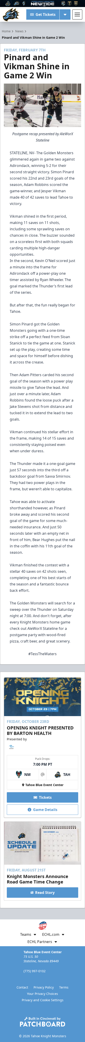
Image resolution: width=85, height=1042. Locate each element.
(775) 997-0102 (35, 971)
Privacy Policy (44, 987)
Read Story (45, 892)
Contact (22, 987)
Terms (63, 987)
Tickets (45, 797)
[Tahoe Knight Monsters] (11, 14)
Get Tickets (46, 14)
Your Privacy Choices (42, 993)
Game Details (45, 809)
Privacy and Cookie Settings (42, 1000)
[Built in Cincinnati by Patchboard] (42, 1022)
